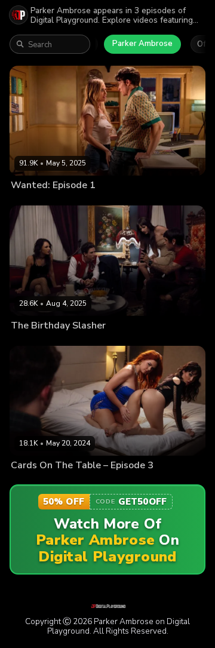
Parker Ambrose (142, 43)
